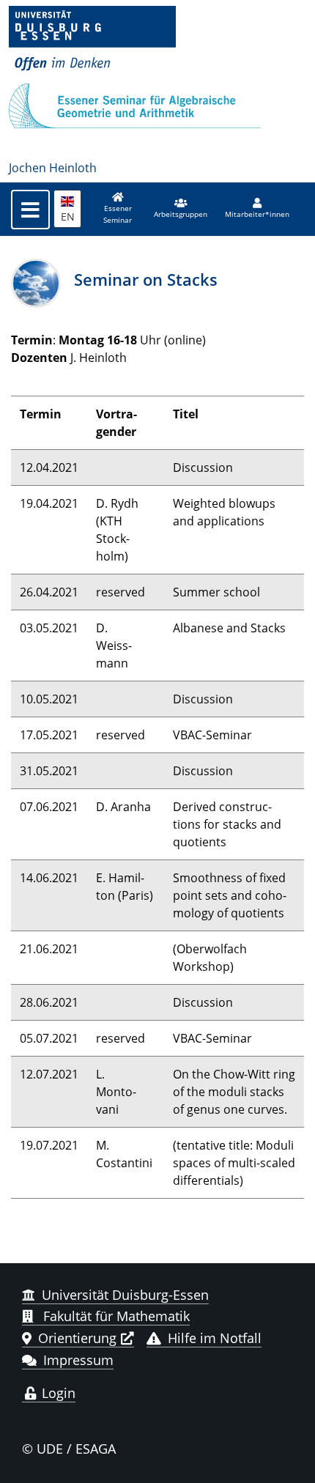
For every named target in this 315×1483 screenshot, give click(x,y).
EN (68, 216)
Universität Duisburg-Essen (125, 1294)
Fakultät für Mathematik (115, 1316)
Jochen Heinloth (53, 168)
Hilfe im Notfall (215, 1338)
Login (56, 1393)
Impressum (78, 1360)
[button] (180, 209)
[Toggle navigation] (30, 209)
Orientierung (77, 1338)
